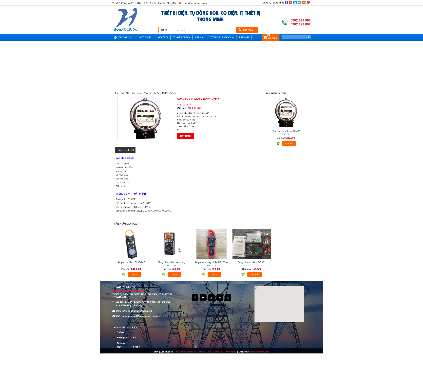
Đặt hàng (185, 136)
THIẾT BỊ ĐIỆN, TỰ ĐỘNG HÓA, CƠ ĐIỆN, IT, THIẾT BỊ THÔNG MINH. (210, 15)
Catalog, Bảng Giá (221, 37)
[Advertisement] (211, 66)
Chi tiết (289, 143)
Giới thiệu (146, 37)
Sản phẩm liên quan (126, 224)
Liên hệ (244, 37)
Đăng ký (267, 2)
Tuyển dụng (181, 37)
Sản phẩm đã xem (276, 93)
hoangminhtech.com (259, 352)
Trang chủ (125, 37)
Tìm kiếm (248, 30)
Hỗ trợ (163, 37)
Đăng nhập (278, 2)
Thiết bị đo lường (133, 93)
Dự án (199, 37)
